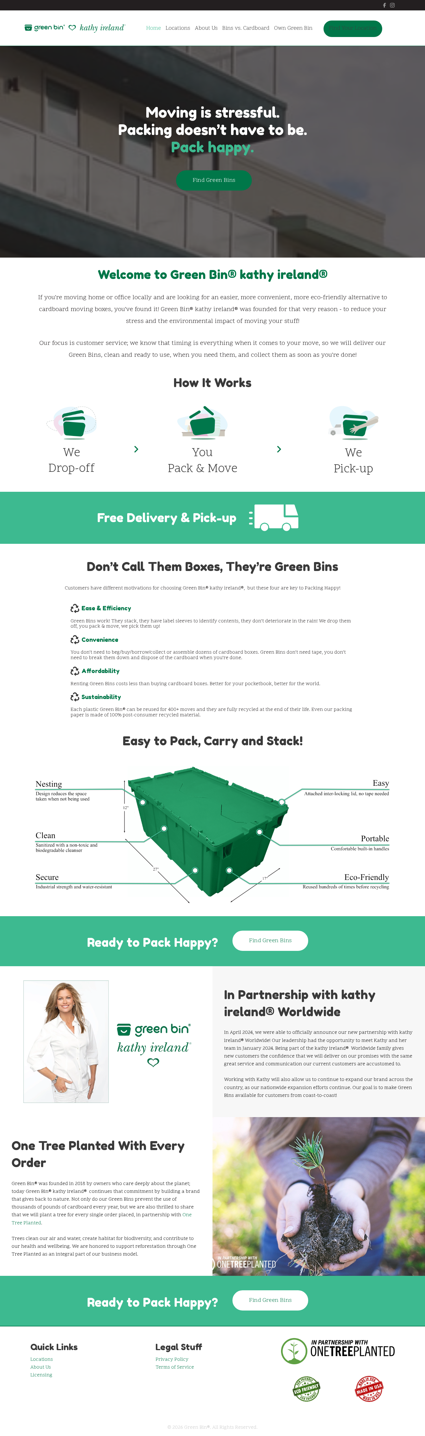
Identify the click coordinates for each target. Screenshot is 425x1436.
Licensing (41, 1375)
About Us (40, 1367)
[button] (214, 180)
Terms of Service (175, 1367)
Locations (41, 1359)
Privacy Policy (172, 1359)
